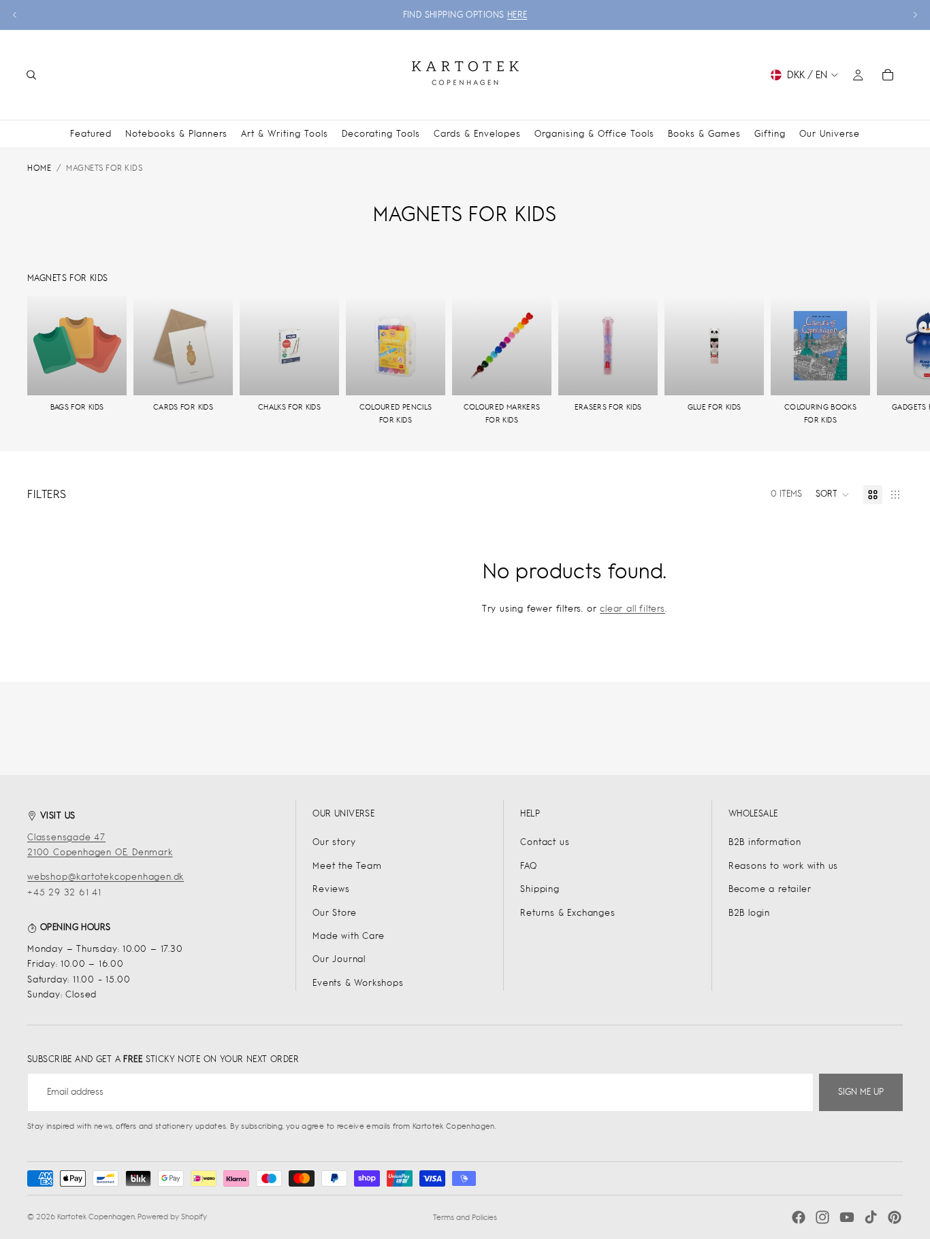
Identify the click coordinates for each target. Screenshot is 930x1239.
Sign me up (861, 1092)
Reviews (331, 889)
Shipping (539, 889)
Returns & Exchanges (567, 913)
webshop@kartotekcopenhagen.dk (105, 877)
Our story (333, 842)
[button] (833, 495)
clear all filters (632, 609)
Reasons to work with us (783, 866)
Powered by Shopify (172, 1216)
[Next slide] (915, 15)
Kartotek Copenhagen (96, 1216)
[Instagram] (822, 1217)
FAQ (528, 866)
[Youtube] (847, 1217)
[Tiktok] (871, 1217)
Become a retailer (770, 889)
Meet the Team (346, 866)
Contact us (544, 842)
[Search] (31, 75)
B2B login (749, 913)
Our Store (334, 913)
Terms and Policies (465, 1217)
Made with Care (348, 936)
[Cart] (888, 75)
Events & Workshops (357, 983)
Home (39, 168)
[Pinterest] (894, 1217)
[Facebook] (798, 1217)
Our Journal (339, 959)
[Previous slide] (15, 15)
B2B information (764, 842)
